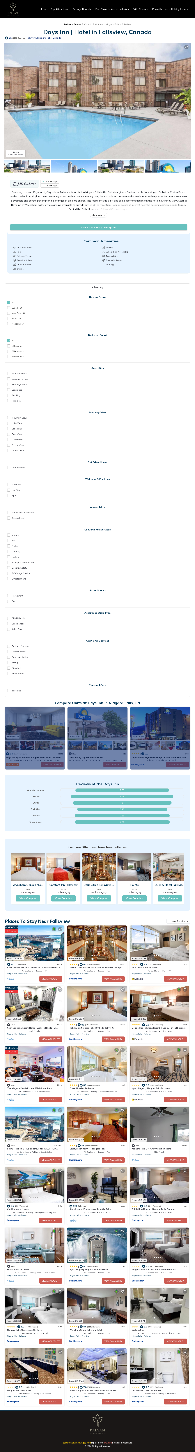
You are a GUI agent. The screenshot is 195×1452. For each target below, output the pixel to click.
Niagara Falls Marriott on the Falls (24, 1330)
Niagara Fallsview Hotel (19, 1390)
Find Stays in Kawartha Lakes (112, 9)
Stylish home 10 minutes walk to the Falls (89, 1209)
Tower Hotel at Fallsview (81, 1088)
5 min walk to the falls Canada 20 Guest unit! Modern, (33, 967)
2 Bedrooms (18, 351)
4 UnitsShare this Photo (15, 153)
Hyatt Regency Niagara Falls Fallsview (151, 1088)
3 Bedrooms (18, 356)
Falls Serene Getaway (18, 1269)
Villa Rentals (140, 9)
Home (43, 9)
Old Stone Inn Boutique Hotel (146, 1390)
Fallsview (126, 24)
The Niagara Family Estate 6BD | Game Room (29, 1088)
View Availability (51, 979)
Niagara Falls (112, 24)
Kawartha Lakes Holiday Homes (170, 9)
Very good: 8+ (19, 313)
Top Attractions (59, 9)
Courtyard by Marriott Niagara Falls (87, 1149)
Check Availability (92, 227)
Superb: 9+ (17, 307)
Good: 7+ (16, 318)
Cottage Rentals (82, 9)
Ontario (99, 24)
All (13, 302)
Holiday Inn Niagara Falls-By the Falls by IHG (91, 1028)
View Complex (28, 898)
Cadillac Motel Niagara (18, 1209)
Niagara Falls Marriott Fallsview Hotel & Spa (154, 1269)
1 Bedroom (17, 346)
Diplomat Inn (138, 1330)
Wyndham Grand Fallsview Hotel (85, 1330)
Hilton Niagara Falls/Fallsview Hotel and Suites (92, 1390)
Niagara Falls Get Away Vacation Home (151, 1149)
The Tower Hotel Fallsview (145, 967)
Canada (88, 24)
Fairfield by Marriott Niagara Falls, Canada (153, 1209)
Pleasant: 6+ (18, 323)
